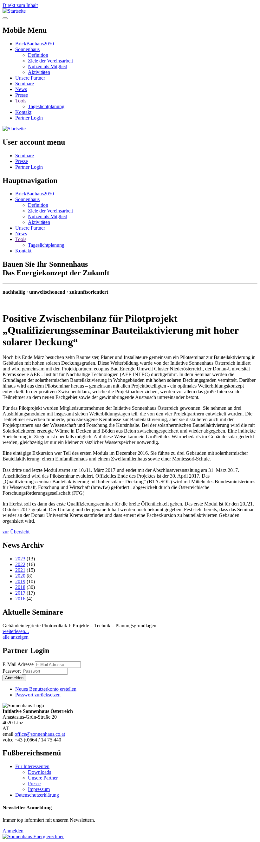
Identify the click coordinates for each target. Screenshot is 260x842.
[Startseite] (14, 11)
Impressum (39, 789)
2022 (20, 564)
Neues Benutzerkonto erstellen (45, 689)
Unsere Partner (30, 78)
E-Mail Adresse (18, 664)
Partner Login (29, 118)
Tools (20, 100)
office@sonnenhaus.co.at (40, 734)
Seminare (24, 83)
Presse (21, 95)
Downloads (39, 772)
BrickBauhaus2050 (34, 43)
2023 (20, 558)
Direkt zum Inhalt (20, 5)
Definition (38, 55)
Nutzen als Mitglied (47, 66)
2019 (20, 581)
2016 (20, 598)
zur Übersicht (16, 531)
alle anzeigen (16, 637)
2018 (20, 587)
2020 (20, 575)
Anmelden (13, 830)
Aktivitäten (39, 72)
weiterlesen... (16, 631)
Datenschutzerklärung (37, 795)
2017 (20, 593)
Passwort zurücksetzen (38, 694)
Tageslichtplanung (46, 106)
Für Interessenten (32, 766)
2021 (20, 570)
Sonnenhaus (27, 49)
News (21, 89)
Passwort (12, 671)
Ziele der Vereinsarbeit (50, 60)
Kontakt (23, 112)
